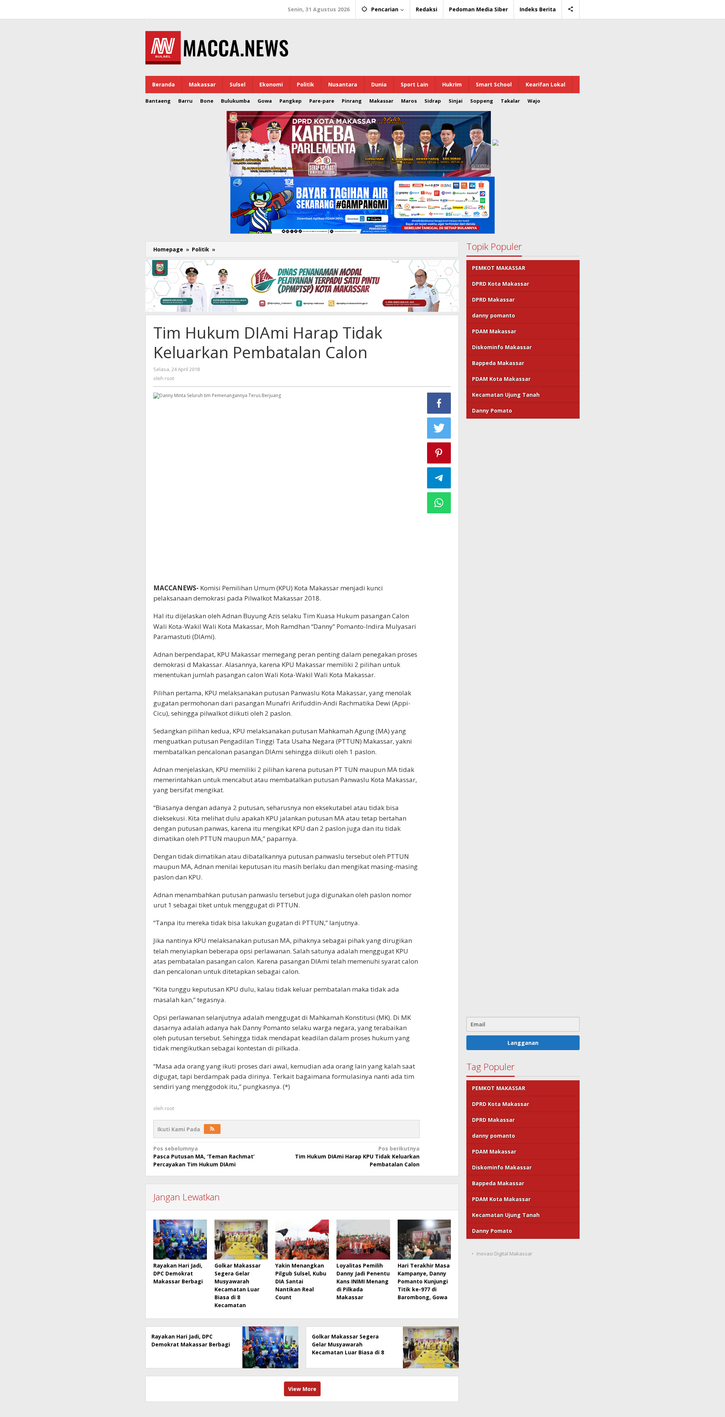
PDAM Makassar (494, 331)
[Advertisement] (523, 717)
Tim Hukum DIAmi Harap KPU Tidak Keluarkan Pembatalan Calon (357, 1156)
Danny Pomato (492, 410)
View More (302, 1388)
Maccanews (171, 7)
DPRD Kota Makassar (500, 283)
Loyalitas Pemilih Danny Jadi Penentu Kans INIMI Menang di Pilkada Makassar (363, 1281)
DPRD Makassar (493, 299)
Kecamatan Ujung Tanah (506, 394)
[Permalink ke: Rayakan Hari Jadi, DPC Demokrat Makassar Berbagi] (180, 1240)
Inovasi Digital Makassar (504, 1253)
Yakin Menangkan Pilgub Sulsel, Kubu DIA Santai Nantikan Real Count (300, 1281)
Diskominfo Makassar (502, 347)
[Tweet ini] (439, 428)
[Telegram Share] (439, 477)
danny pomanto (493, 315)
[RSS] (212, 1129)
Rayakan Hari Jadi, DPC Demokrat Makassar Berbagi (178, 1273)
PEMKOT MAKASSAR (498, 267)
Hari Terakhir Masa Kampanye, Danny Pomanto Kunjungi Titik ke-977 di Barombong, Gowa (424, 1281)
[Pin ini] (439, 453)
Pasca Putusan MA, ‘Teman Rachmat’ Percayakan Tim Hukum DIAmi (204, 1156)
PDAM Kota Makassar (501, 378)
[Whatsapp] (439, 502)
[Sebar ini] (439, 403)
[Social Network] (571, 9)
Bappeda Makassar (498, 363)
